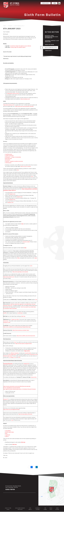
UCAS (31, 265)
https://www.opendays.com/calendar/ (20, 271)
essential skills (28, 353)
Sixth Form (4, 25)
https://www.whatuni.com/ (8, 104)
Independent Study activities (13, 93)
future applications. (12, 354)
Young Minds (8, 430)
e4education (20, 509)
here (36, 299)
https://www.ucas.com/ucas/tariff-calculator (24, 106)
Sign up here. (34, 377)
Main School (45, 3)
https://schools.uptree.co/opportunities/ (23, 343)
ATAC (19, 357)
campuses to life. (6, 322)
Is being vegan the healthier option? (18, 47)
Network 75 (5, 399)
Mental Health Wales (9, 432)
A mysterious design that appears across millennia (20, 45)
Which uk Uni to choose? (26, 166)
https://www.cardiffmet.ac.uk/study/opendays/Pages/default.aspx (17, 326)
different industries (15, 353)
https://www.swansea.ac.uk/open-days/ (21, 330)
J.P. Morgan (11, 357)
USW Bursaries (8, 162)
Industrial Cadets (26, 241)
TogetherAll (7, 434)
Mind (6, 433)
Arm (15, 357)
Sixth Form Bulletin (19, 25)
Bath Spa (23, 316)
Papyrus (7, 436)
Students (10, 25)
